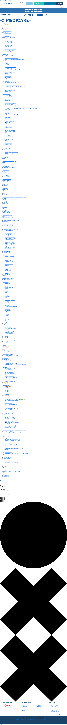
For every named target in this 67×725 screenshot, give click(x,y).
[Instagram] (35, 722)
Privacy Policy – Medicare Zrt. (33, 719)
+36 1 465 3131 (38, 9)
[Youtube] (33, 722)
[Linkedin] (34, 722)
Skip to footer (8, 0)
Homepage (2, 496)
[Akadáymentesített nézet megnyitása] (2, 723)
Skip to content (3, 0)
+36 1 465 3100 (22, 2)
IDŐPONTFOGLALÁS (29, 11)
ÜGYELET (37, 11)
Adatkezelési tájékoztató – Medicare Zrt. (20, 719)
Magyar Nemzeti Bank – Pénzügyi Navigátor (46, 719)
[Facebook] (31, 722)
